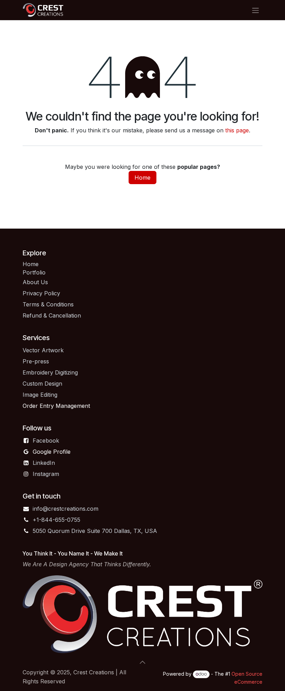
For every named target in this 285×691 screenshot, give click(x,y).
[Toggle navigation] (255, 10)
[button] (142, 662)
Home (142, 177)
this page (237, 130)
